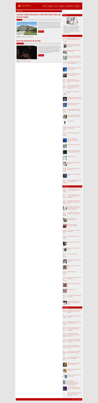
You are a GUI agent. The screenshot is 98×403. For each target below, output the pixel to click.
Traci (23, 19)
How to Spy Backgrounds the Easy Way (29, 40)
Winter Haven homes (29, 36)
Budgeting (61, 6)
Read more (41, 31)
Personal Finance (69, 6)
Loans (56, 6)
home (21, 36)
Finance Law (50, 6)
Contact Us (77, 6)
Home (44, 6)
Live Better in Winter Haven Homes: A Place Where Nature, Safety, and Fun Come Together (38, 15)
